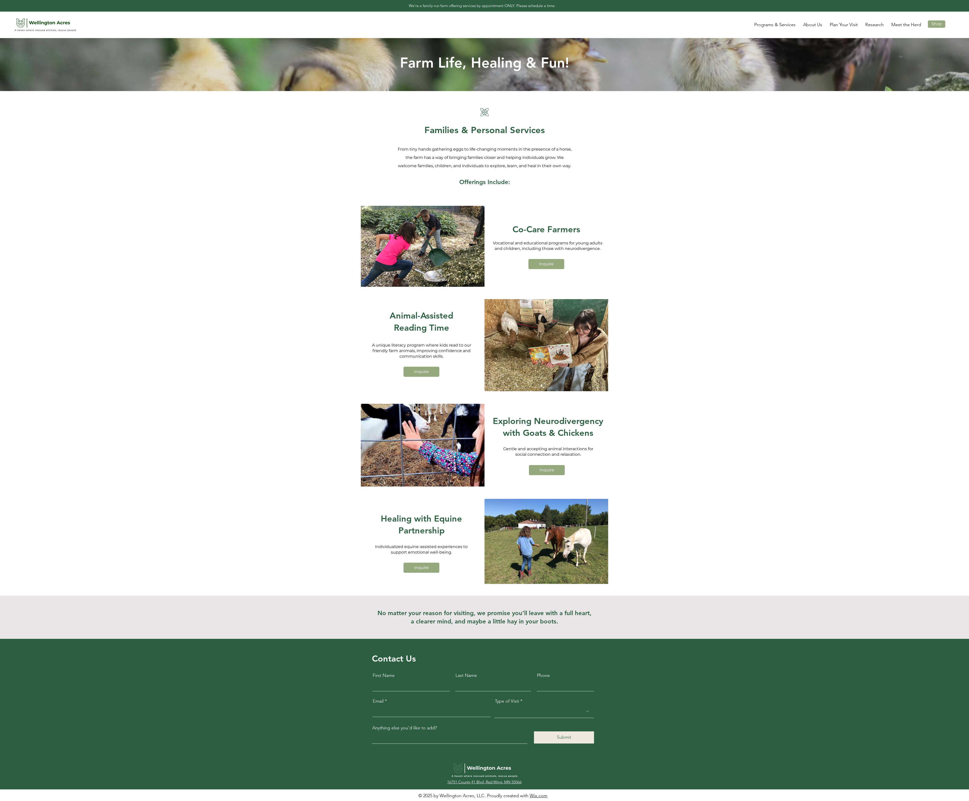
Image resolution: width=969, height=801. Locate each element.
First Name (384, 675)
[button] (774, 24)
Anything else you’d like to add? (404, 728)
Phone (543, 675)
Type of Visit (507, 701)
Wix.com (538, 795)
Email (378, 701)
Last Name (466, 675)
